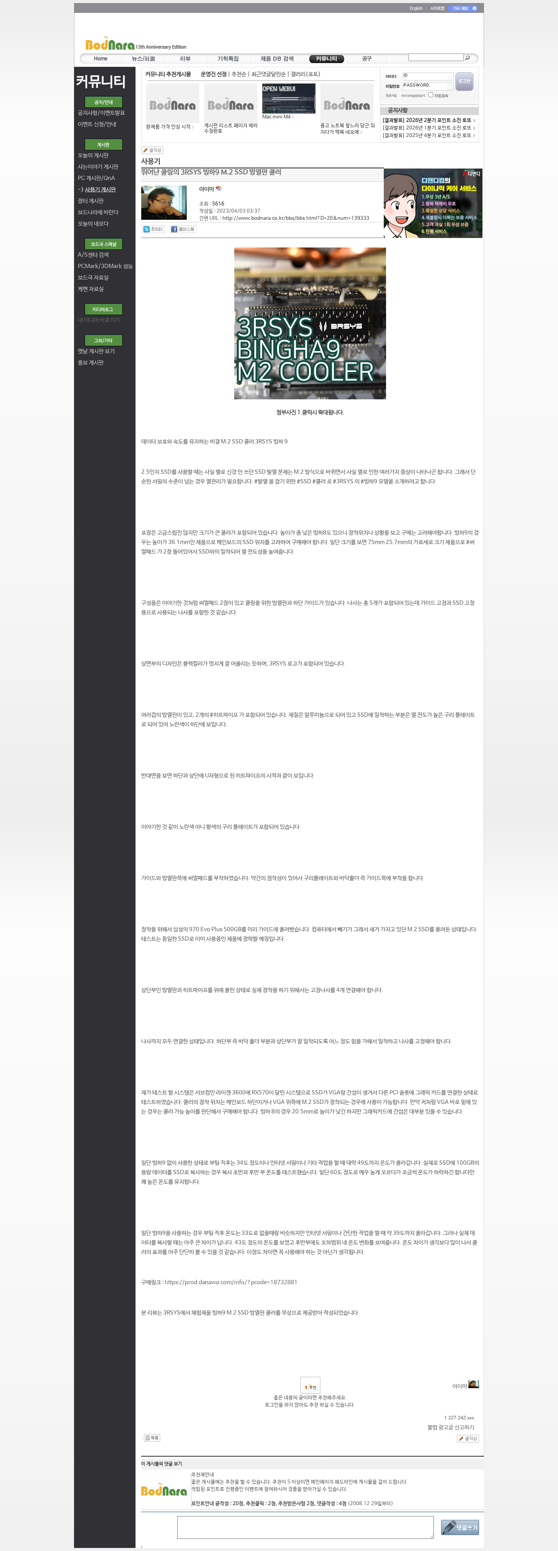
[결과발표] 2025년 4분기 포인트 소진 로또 (428, 136)
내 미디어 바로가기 (99, 320)
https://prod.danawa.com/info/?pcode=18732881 (231, 1282)
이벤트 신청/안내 (97, 124)
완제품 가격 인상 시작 (168, 127)
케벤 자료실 (91, 289)
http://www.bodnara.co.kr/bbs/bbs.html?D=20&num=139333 (295, 218)
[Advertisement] (323, 34)
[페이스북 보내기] (183, 229)
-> (97, 189)
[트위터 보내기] (153, 229)
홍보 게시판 (91, 362)
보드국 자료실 (93, 277)
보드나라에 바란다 (98, 212)
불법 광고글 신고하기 (450, 1427)
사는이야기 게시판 (98, 167)
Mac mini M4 (276, 117)
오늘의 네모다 (93, 224)
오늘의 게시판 (93, 155)
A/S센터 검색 (93, 255)
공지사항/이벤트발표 (101, 113)
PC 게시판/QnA (96, 178)
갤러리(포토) (306, 74)
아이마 (460, 1386)
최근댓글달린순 (268, 74)
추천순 (239, 74)
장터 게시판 (91, 201)
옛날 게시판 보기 (96, 351)
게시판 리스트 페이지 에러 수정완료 (231, 128)
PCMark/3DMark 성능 (105, 266)
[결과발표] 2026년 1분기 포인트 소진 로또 (428, 128)
